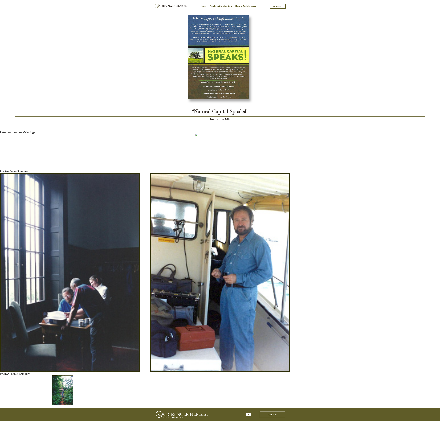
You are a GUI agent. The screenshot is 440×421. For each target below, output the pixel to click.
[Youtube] (248, 414)
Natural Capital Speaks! (245, 5)
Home (203, 5)
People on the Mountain (221, 5)
